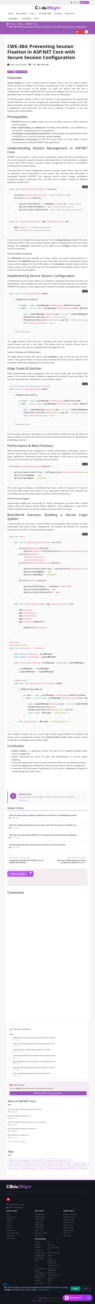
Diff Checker (39, 1228)
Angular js (38, 1245)
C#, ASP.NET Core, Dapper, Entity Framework (41, 1275)
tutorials (41, 1168)
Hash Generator (68, 1220)
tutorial (29, 1164)
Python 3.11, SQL (53, 1265)
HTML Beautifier (40, 1217)
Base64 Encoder (68, 1222)
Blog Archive (21, 13)
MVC (36, 1164)
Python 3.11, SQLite (52, 1279)
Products (58, 13)
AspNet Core (63, 1160)
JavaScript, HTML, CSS (53, 1249)
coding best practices (80, 1164)
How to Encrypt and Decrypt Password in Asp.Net (25, 1109)
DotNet (37, 1281)
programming (26, 1160)
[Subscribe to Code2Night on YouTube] (71, 31)
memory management (48, 1164)
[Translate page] (71, 2)
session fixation (21, 72)
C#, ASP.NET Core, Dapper (41, 1270)
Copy (85, 187)
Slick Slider (73, 1168)
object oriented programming (57, 1168)
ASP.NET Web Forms (39, 1259)
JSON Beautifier (40, 1214)
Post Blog (26, 18)
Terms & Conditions (12, 1233)
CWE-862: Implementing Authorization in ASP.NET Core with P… (34, 1067)
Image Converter (68, 1230)
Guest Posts (10, 1236)
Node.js (50, 1255)
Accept (75, 1288)
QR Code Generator (69, 1217)
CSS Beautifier (39, 1220)
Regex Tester (39, 1230)
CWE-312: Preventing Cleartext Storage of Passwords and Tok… (34, 1044)
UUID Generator (68, 1228)
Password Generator (70, 1214)
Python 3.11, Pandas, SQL (52, 1262)
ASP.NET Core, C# (40, 1253)
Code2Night (43, 1298)
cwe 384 (11, 72)
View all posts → (23, 800)
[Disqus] (47, 927)
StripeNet (83, 1168)
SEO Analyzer (10, 1238)
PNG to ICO (67, 1233)
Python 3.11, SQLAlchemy (52, 1269)
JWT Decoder (67, 1225)
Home (10, 13)
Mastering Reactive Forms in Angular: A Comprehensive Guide (34, 1061)
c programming (50, 1160)
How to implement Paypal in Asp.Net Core (22, 1129)
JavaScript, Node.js (54, 1253)
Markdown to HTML (41, 1233)
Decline (85, 1288)
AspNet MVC (38, 1160)
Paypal (61, 1164)
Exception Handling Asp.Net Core (19, 1116)
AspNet (11, 1160)
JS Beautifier (39, 1222)
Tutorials (9, 1222)
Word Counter (39, 1236)
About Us (9, 1225)
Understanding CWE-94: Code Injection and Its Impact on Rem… (35, 1055)
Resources (69, 13)
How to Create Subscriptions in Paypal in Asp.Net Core (31, 1073)
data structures (14, 1168)
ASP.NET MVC (39, 1256)
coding (68, 1164)
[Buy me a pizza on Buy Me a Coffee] (47, 874)
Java (49, 1242)
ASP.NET (37, 1248)
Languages (13, 18)
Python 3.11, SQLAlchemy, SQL (53, 1274)
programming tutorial (29, 1168)
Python (50, 1258)
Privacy (55, 1301)
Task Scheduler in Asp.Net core (18, 1135)
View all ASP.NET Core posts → (17, 1142)
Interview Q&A (45, 13)
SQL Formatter (39, 1225)
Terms (61, 1301)
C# (18, 1160)
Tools (36, 18)
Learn (32, 13)
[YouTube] (8, 1199)
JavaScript (51, 1245)
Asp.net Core (39, 1250)
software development (16, 1164)
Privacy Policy (10, 1230)
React (50, 1283)
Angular (37, 1242)
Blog (20, 24)
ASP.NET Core (31, 24)
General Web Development (39, 1284)
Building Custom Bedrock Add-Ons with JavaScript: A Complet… (34, 1038)
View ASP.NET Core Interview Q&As (49, 1093)
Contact (8, 1228)
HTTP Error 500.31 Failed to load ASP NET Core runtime (31, 1050)
